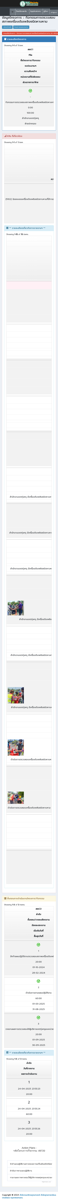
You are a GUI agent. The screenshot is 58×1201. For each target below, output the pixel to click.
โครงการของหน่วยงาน (21, 27)
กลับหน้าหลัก (7, 27)
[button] (12, 12)
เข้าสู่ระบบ (54, 12)
